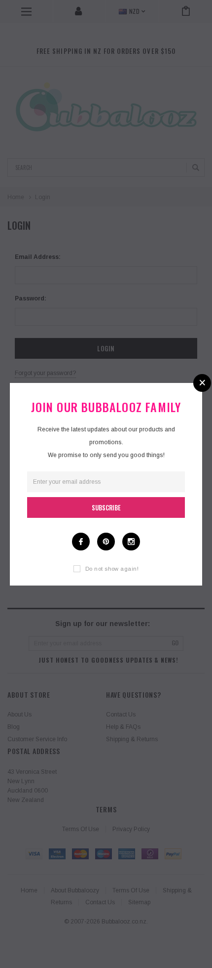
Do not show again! (112, 569)
